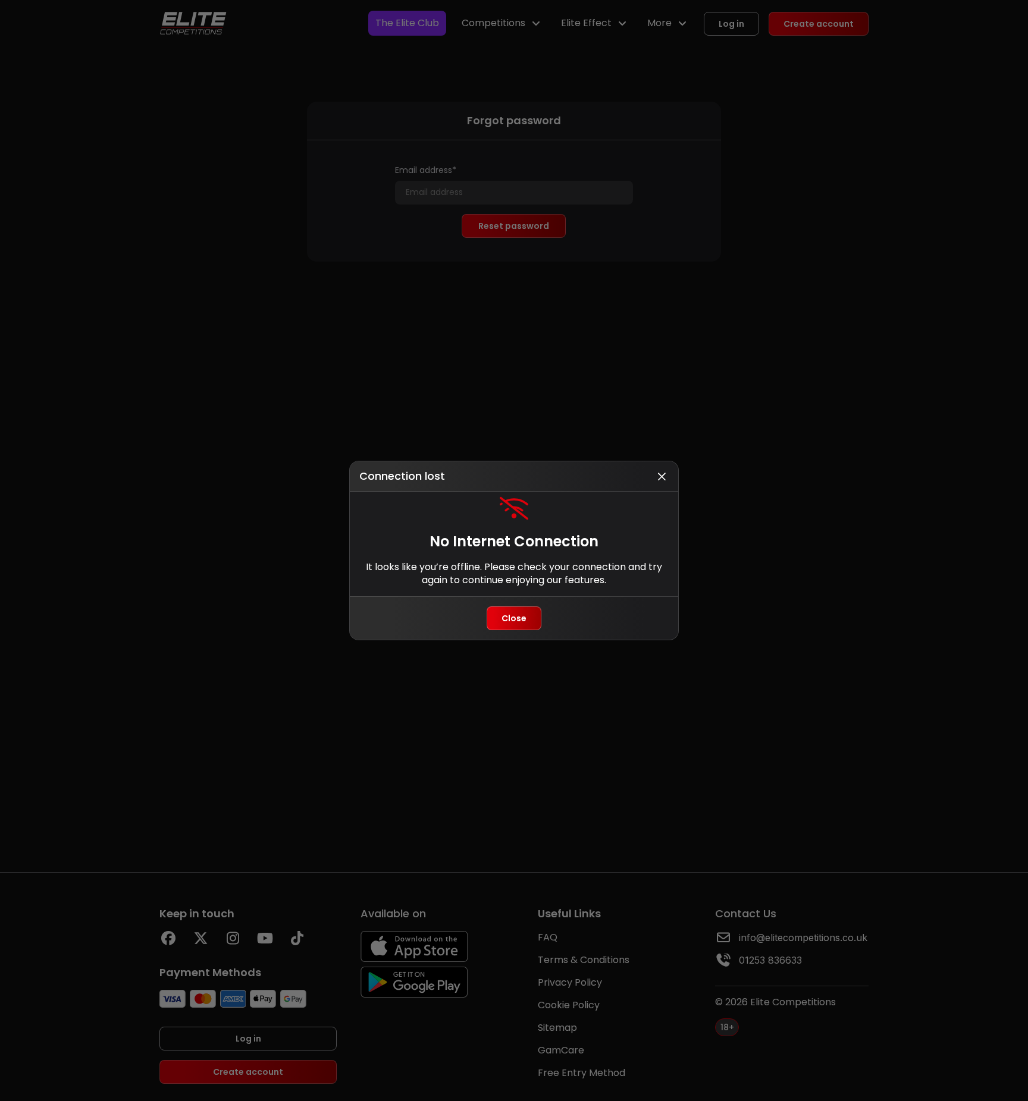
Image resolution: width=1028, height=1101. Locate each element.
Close (514, 618)
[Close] (661, 476)
